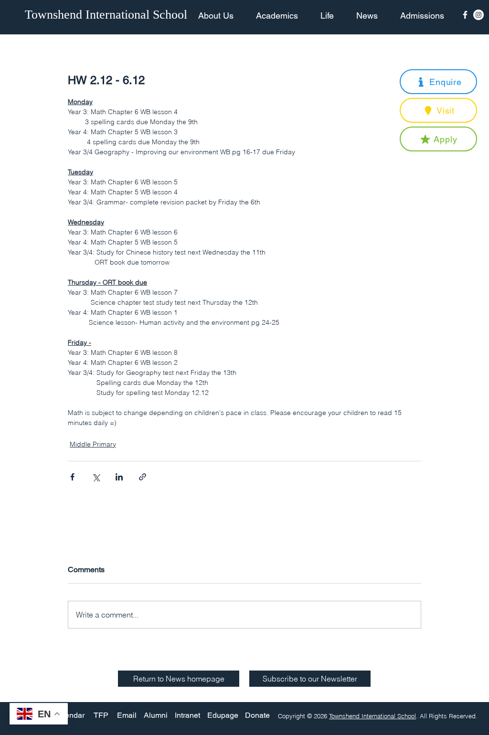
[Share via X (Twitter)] (95, 476)
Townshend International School (372, 716)
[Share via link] (142, 476)
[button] (438, 81)
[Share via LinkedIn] (119, 476)
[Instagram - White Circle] (478, 15)
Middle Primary (93, 444)
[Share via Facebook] (72, 476)
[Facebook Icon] (465, 15)
